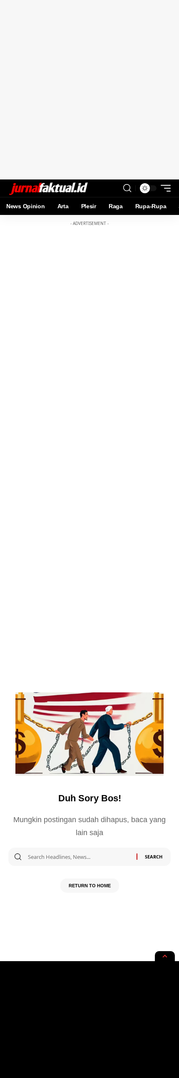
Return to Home (90, 885)
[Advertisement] (89, 89)
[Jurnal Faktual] (48, 188)
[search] (127, 188)
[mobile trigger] (164, 188)
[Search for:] (79, 857)
